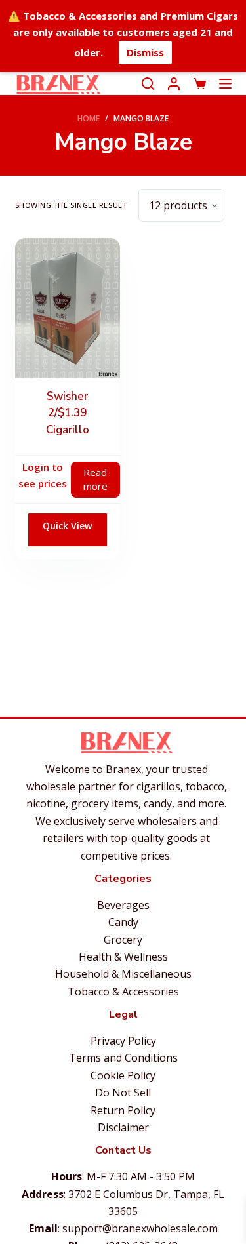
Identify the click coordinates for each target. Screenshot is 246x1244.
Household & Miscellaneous (123, 974)
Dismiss (145, 52)
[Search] (148, 83)
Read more (95, 479)
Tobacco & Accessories (123, 991)
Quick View (67, 525)
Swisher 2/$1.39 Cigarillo (67, 413)
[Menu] (225, 83)
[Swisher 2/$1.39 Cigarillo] (67, 308)
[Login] (173, 83)
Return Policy (123, 1110)
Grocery (123, 940)
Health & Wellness (123, 957)
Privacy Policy (123, 1040)
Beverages (123, 905)
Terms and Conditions (123, 1058)
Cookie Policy (123, 1075)
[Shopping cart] (200, 83)
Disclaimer (123, 1127)
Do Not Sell (123, 1092)
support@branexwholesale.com (140, 1228)
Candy (123, 922)
